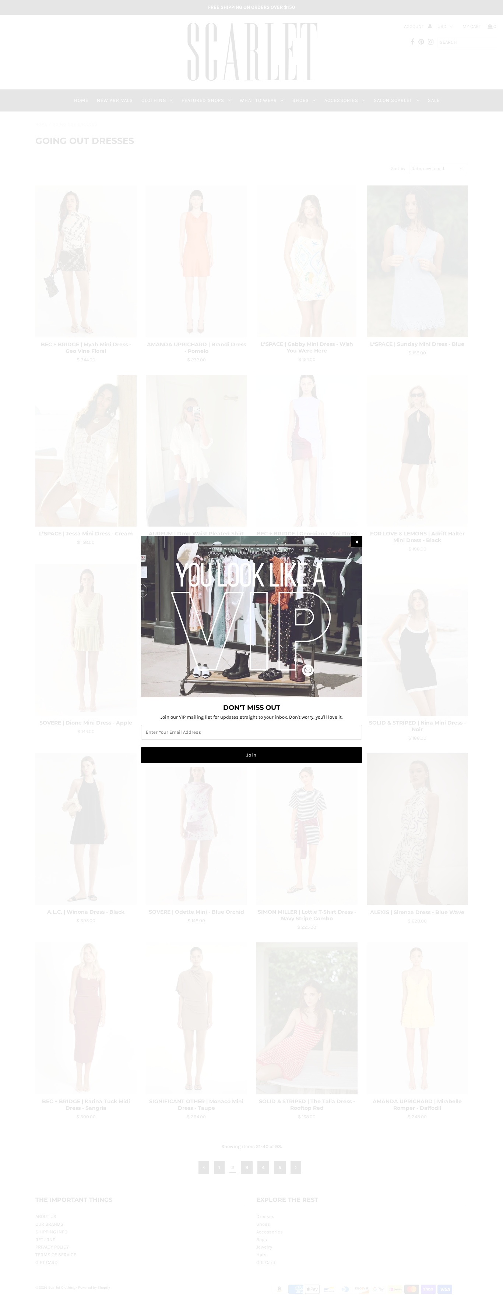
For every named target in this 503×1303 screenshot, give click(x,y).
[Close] (356, 541)
